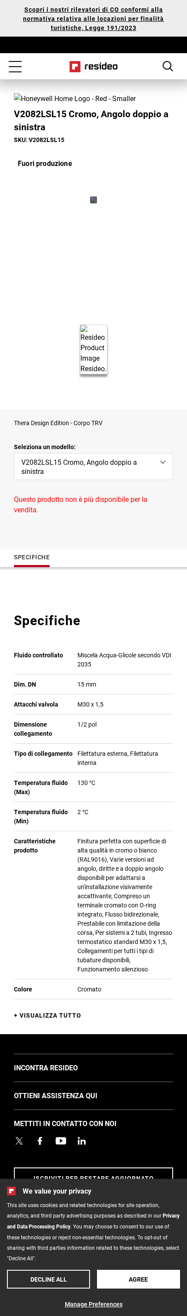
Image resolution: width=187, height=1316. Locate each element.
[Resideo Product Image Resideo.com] (93, 199)
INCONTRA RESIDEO (59, 1067)
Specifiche (32, 557)
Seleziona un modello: (45, 447)
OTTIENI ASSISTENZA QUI (69, 1095)
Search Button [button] (168, 66)
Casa (94, 66)
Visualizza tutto (50, 1015)
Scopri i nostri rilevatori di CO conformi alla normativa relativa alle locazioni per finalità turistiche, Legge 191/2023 (93, 18)
